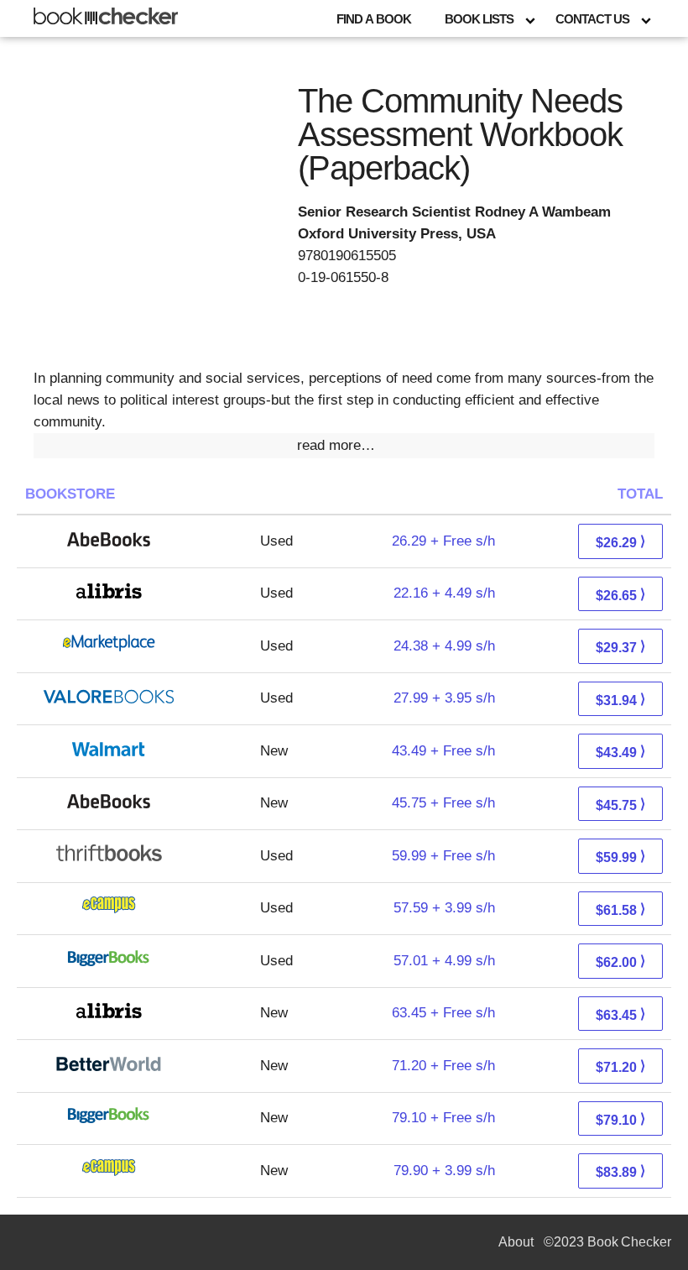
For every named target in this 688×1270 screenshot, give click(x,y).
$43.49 (620, 752)
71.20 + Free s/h (443, 1066)
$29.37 (620, 647)
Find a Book (373, 19)
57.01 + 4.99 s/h (444, 961)
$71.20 (620, 1066)
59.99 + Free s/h (443, 856)
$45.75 (620, 805)
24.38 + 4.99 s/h (444, 646)
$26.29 (620, 542)
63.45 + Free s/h (443, 1013)
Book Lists (479, 19)
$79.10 (620, 1119)
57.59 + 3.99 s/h (444, 908)
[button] (344, 445)
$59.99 (620, 857)
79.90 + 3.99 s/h (444, 1171)
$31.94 (620, 700)
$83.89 (620, 1171)
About (516, 1242)
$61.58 (620, 909)
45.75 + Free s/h (443, 803)
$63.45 (620, 1014)
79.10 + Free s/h (443, 1118)
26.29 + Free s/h (443, 541)
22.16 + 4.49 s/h (444, 593)
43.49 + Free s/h (443, 751)
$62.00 (620, 961)
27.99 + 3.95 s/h (444, 698)
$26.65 (620, 595)
